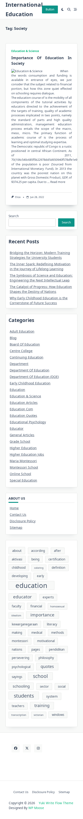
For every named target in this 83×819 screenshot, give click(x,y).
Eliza (18, 197)
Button (50, 9)
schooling (21, 686)
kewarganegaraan (25, 624)
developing (20, 576)
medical (36, 632)
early (40, 576)
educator (22, 597)
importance (42, 615)
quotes (47, 666)
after (57, 551)
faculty (16, 606)
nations (17, 649)
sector (44, 686)
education (31, 585)
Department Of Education (29, 370)
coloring (39, 567)
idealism (16, 615)
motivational (46, 641)
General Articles (22, 435)
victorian (39, 715)
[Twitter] (27, 748)
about (16, 550)
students (24, 695)
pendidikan (57, 649)
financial (36, 606)
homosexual (57, 606)
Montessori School (24, 467)
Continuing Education (26, 357)
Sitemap (16, 527)
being (35, 559)
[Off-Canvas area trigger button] (75, 9)
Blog (13, 338)
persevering (20, 658)
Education (17, 389)
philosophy (46, 658)
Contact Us (18, 514)
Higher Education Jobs (27, 454)
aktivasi (17, 559)
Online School (20, 474)
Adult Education (22, 331)
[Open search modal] (69, 9)
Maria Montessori (23, 461)
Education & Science (25, 51)
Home (14, 508)
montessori (20, 641)
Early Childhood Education (30, 383)
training (42, 705)
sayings (17, 677)
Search (14, 216)
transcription (18, 715)
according (38, 551)
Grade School (20, 441)
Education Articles (24, 402)
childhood (19, 568)
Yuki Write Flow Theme (56, 803)
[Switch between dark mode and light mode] (63, 9)
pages (35, 649)
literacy (52, 624)
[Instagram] (38, 748)
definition (58, 568)
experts (48, 597)
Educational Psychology (28, 422)
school (40, 676)
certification (56, 559)
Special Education (23, 480)
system (52, 696)
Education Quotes (23, 415)
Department (19, 364)
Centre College (21, 351)
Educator (17, 428)
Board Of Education (25, 344)
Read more (57, 182)
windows (58, 715)
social (61, 686)
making (17, 632)
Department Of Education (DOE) (34, 376)
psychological (21, 667)
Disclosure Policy (23, 521)
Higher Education (23, 448)
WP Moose (36, 808)
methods (57, 632)
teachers (18, 706)
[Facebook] (16, 748)
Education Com (21, 409)
